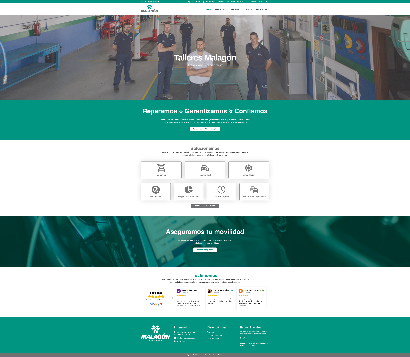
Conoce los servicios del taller (205, 206)
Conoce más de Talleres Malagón (205, 129)
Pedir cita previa (262, 9)
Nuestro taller (221, 9)
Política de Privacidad (214, 335)
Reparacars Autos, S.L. (204, 355)
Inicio (208, 9)
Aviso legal (210, 332)
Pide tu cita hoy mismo (205, 249)
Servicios (235, 9)
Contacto (247, 9)
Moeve (221, 355)
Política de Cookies (213, 338)
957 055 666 (196, 1)
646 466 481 (210, 1)
